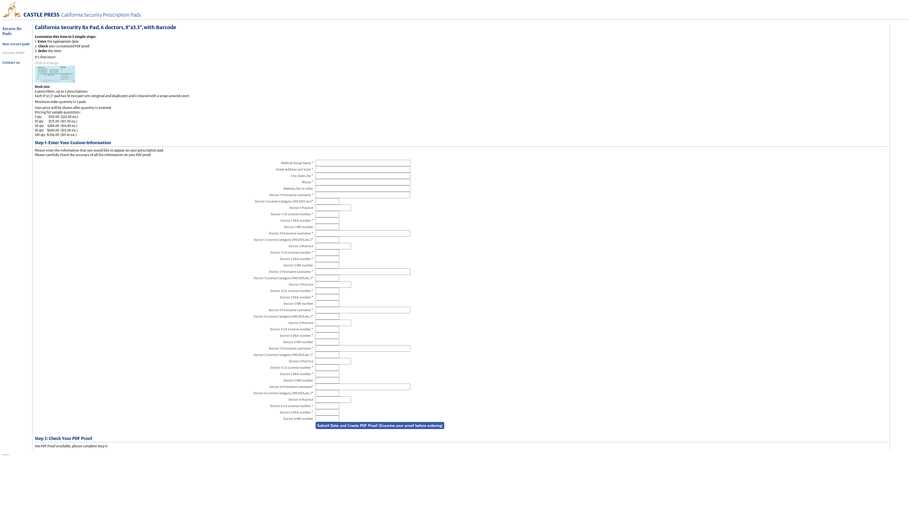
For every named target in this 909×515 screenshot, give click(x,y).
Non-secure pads (16, 44)
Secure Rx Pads (12, 31)
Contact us (11, 62)
